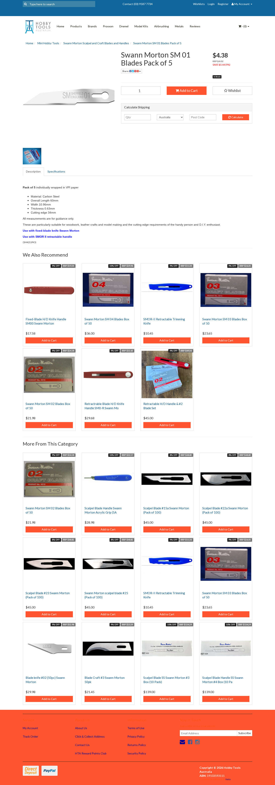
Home (60, 26)
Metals (179, 26)
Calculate (237, 117)
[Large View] (32, 156)
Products (76, 26)
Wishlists (199, 4)
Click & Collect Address (90, 736)
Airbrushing (161, 26)
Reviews (195, 26)
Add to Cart (188, 90)
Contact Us (82, 745)
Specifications (56, 171)
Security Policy (136, 753)
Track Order (30, 736)
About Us (81, 728)
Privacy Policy (136, 736)
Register (223, 4)
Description (33, 171)
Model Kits (141, 26)
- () (244, 26)
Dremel (123, 26)
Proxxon (108, 26)
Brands (92, 26)
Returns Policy (136, 745)
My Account (30, 728)
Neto (228, 779)
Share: (125, 71)
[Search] (25, 4)
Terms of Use (135, 728)
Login (211, 4)
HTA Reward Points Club (90, 753)
